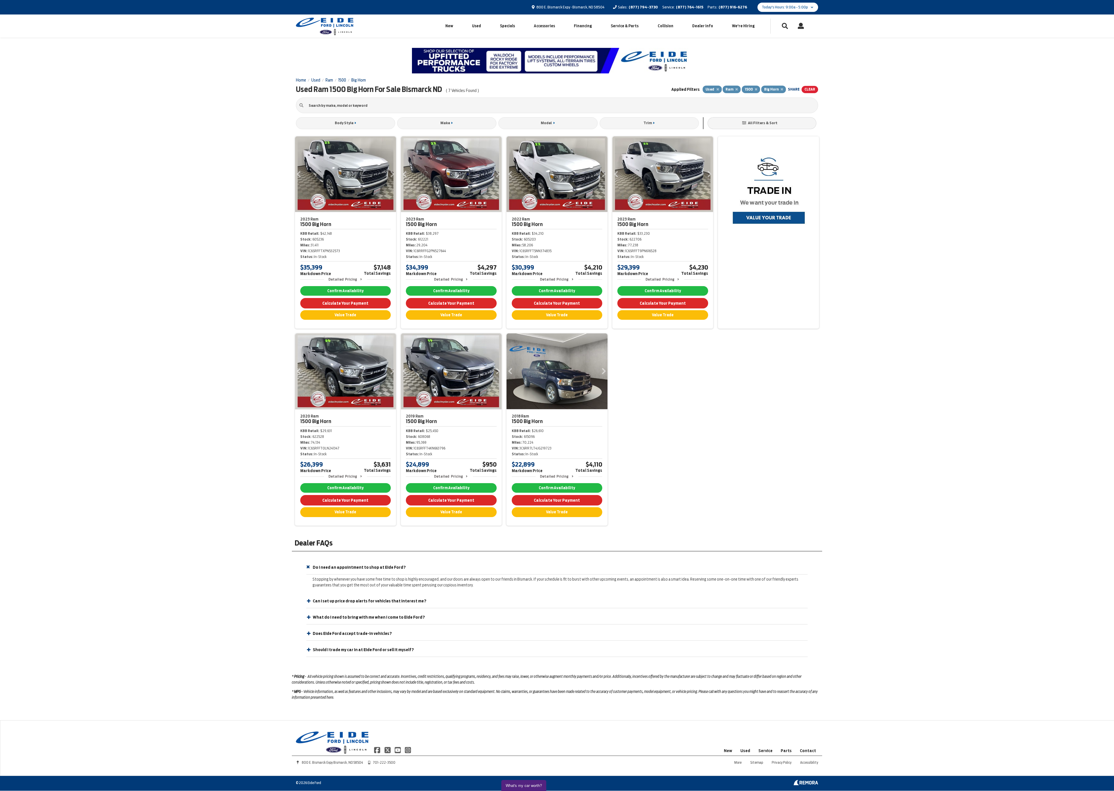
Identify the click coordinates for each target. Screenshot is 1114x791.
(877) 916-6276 (733, 7)
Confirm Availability (345, 291)
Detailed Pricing (342, 279)
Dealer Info (702, 26)
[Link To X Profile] (388, 749)
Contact (808, 750)
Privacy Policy (781, 762)
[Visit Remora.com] (805, 783)
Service (765, 750)
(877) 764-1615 (689, 7)
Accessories (544, 26)
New (449, 26)
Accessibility (809, 762)
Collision (665, 26)
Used (476, 26)
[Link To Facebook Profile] (377, 749)
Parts (786, 750)
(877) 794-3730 (643, 7)
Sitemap (756, 762)
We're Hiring (743, 26)
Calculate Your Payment (345, 303)
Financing (583, 26)
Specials (507, 26)
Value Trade (345, 315)
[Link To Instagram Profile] (408, 749)
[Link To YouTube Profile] (398, 749)
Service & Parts (625, 26)
